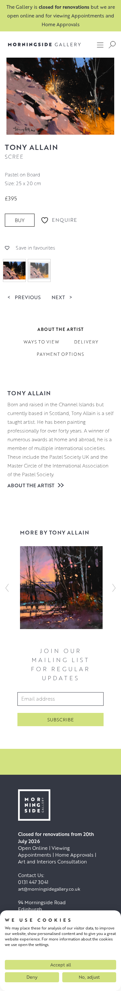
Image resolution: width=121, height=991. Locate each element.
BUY (20, 220)
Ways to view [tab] (41, 342)
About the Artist (31, 485)
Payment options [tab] (60, 354)
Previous (24, 296)
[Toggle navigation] (100, 45)
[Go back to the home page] (44, 44)
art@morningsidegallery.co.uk (49, 889)
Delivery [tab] (86, 342)
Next (62, 296)
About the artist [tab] (60, 329)
